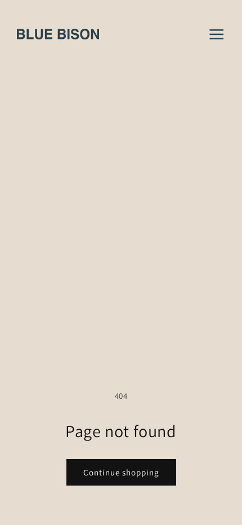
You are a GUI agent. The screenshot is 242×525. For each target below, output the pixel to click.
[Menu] (216, 34)
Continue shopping (121, 472)
